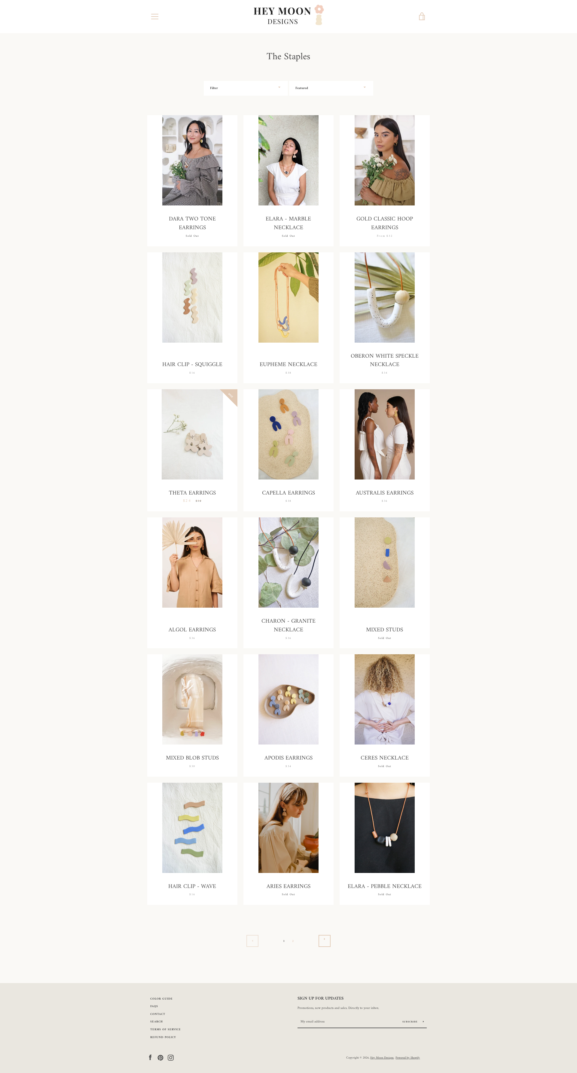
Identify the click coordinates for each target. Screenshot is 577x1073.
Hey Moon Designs (382, 1057)
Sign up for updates (320, 998)
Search (156, 1021)
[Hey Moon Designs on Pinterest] (160, 1057)
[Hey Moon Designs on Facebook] (150, 1057)
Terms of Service (165, 1029)
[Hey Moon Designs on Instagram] (171, 1057)
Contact (157, 1014)
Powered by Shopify (407, 1057)
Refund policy (163, 1037)
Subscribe (410, 1022)
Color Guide (161, 998)
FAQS (154, 1006)
